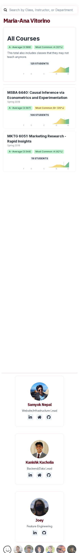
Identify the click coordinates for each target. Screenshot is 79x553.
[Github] (49, 417)
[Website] (39, 417)
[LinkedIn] (30, 417)
